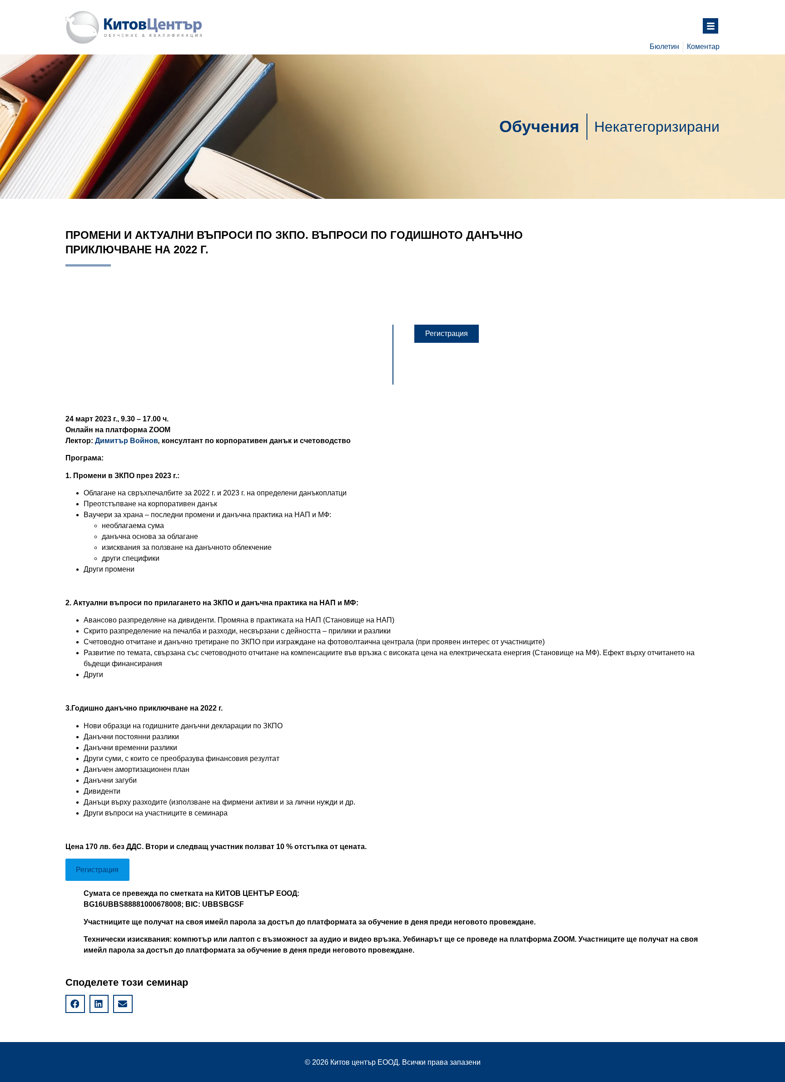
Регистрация (97, 870)
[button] (446, 334)
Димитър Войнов (126, 441)
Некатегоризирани (657, 127)
